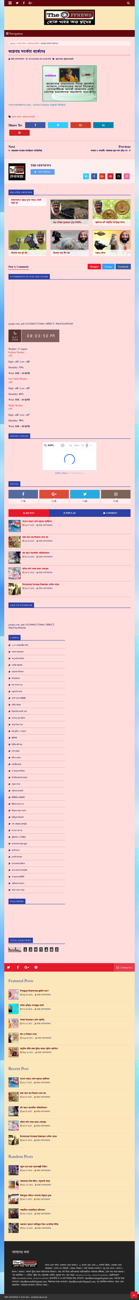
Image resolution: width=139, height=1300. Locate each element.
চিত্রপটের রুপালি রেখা (19, 711)
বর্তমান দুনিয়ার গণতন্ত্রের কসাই (32, 1005)
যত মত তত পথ (17, 830)
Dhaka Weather (15, 405)
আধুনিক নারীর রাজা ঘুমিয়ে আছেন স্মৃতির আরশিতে (39, 1048)
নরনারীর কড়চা (16, 764)
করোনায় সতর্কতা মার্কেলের (26, 51)
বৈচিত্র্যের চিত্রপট (18, 817)
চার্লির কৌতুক (16, 704)
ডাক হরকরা (15, 750)
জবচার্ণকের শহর (17, 724)
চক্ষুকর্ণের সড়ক (17, 691)
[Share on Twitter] (58, 125)
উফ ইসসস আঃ (17, 684)
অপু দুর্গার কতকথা (18, 658)
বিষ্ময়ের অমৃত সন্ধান (19, 810)
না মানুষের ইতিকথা (18, 770)
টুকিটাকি (14, 737)
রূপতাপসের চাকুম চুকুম (19, 843)
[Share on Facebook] (35, 125)
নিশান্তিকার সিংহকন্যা (19, 777)
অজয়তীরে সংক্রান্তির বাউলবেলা (32, 1209)
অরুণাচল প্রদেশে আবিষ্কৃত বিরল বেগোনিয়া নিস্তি (39, 1224)
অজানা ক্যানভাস (18, 651)
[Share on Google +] (81, 125)
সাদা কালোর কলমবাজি (19, 870)
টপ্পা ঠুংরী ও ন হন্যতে (19, 731)
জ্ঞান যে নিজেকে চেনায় (28, 1034)
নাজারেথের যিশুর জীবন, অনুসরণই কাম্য (35, 1181)
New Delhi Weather (17, 378)
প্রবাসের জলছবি (33, 43)
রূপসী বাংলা (16, 850)
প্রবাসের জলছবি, (69, 59)
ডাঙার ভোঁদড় (100, 252)
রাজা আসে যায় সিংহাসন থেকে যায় (35, 537)
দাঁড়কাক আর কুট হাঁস (19, 252)
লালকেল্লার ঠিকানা (18, 863)
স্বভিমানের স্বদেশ (18, 883)
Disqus (108, 266)
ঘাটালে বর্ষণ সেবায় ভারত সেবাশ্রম (35, 568)
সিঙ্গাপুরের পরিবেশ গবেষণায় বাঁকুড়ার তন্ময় (35, 1195)
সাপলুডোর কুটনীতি (18, 876)
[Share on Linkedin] (103, 125)
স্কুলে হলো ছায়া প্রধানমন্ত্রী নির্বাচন (33, 1166)
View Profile (44, 172)
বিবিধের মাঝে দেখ (18, 803)
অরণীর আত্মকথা (17, 664)
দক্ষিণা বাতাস (16, 757)
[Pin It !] (19, 132)
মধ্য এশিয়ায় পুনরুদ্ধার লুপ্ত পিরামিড (67, 222)
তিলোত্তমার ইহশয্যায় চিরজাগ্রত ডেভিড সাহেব (40, 584)
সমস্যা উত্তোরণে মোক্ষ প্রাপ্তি (32, 1019)
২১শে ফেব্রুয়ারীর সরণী (20, 645)
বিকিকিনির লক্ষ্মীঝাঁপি (18, 797)
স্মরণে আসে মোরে (18, 889)
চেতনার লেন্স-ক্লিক (18, 717)
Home (12, 43)
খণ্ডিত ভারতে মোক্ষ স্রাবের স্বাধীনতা (37, 521)
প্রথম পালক (21, 43)
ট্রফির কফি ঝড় (17, 744)
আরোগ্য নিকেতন (18, 671)
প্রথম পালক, (59, 59)
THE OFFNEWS (11, 1297)
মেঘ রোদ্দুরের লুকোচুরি (19, 823)
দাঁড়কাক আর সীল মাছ (61, 252)
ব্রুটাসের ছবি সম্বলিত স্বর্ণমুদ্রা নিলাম (110, 222)
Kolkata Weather (16, 352)
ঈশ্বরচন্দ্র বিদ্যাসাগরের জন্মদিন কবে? (34, 990)
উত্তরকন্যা (16, 678)
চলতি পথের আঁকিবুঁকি (19, 698)
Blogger (94, 266)
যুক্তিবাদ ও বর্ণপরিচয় (19, 836)
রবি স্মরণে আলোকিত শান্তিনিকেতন (35, 552)
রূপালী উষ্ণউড (17, 856)
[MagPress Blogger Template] (69, 17)
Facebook (123, 266)
